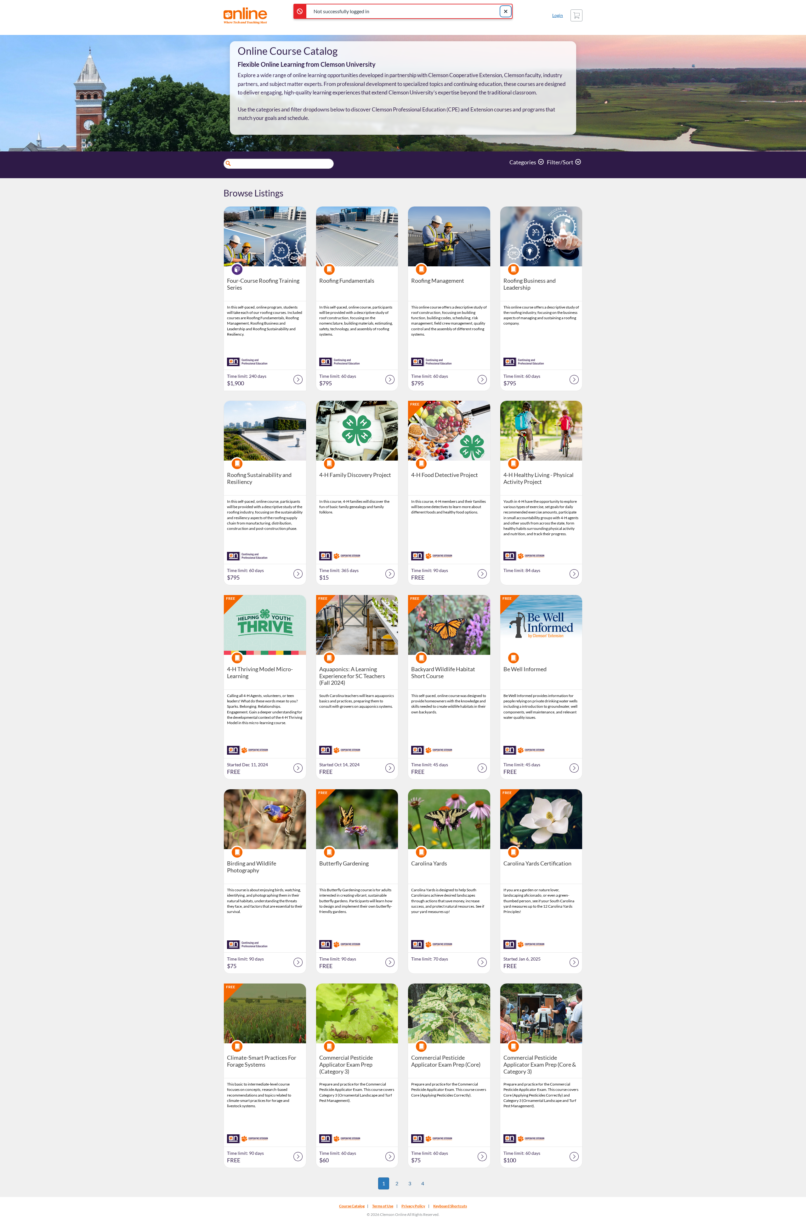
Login (557, 15)
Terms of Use (382, 1206)
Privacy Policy (413, 1206)
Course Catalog (352, 1206)
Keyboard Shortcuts (450, 1206)
